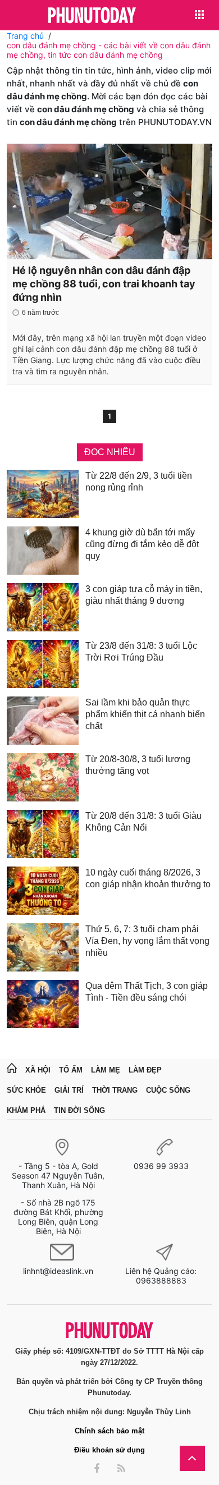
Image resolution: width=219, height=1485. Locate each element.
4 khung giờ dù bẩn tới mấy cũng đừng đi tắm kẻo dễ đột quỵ (142, 544)
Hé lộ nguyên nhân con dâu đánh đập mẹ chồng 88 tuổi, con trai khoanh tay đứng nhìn (103, 283)
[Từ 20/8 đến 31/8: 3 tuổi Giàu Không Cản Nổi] (43, 834)
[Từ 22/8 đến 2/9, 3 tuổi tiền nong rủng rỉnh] (43, 494)
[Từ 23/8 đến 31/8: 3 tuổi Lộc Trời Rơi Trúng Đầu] (43, 664)
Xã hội (38, 1070)
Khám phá (26, 1110)
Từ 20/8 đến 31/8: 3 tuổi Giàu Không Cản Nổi (143, 821)
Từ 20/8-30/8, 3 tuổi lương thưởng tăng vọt (137, 765)
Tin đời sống (79, 1110)
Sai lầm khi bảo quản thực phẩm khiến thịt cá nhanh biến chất (145, 714)
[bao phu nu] (92, 16)
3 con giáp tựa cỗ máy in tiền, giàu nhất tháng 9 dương (143, 595)
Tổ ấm (71, 1070)
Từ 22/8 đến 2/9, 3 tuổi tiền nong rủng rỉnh (138, 481)
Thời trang (115, 1090)
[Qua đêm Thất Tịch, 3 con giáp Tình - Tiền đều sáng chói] (43, 1004)
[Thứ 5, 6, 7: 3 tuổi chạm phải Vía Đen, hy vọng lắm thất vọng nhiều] (43, 947)
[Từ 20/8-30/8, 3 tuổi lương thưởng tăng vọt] (43, 777)
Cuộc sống (168, 1090)
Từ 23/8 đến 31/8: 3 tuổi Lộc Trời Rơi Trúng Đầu (141, 651)
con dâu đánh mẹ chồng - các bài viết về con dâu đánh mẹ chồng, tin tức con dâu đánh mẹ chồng (109, 49)
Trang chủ (25, 35)
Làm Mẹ (105, 1070)
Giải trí (69, 1090)
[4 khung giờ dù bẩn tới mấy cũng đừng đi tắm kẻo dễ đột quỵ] (43, 550)
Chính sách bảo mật (109, 1431)
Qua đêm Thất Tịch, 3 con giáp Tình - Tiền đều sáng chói (146, 991)
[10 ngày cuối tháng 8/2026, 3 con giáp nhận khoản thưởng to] (43, 891)
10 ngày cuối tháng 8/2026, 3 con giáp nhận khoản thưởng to (148, 878)
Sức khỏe (26, 1090)
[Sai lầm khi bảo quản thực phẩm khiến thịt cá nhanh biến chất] (43, 720)
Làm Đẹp (145, 1070)
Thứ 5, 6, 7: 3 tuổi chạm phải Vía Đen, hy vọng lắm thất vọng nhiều (147, 940)
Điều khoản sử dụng (109, 1450)
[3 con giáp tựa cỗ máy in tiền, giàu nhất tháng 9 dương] (43, 607)
